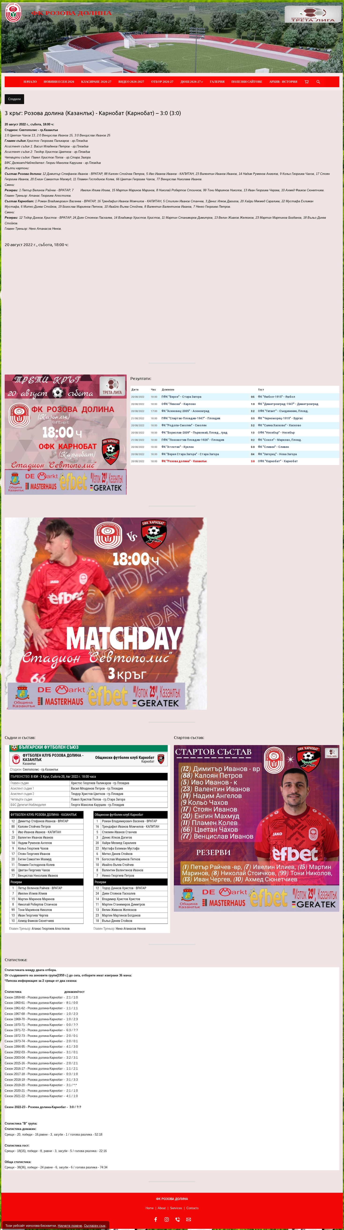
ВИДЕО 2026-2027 (131, 81)
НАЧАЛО (30, 81)
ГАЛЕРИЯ (217, 81)
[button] (87, 302)
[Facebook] (156, 1219)
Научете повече (70, 1225)
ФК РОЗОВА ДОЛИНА (71, 12)
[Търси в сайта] (318, 81)
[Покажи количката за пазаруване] (306, 81)
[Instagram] (167, 1219)
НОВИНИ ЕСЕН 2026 (59, 81)
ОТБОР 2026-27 (162, 81)
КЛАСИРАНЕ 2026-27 (96, 81)
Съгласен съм (94, 1225)
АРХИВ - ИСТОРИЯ (283, 81)
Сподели (14, 99)
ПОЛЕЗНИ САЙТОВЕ (246, 81)
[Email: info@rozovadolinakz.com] (189, 1219)
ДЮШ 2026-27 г (191, 81)
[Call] (178, 1219)
